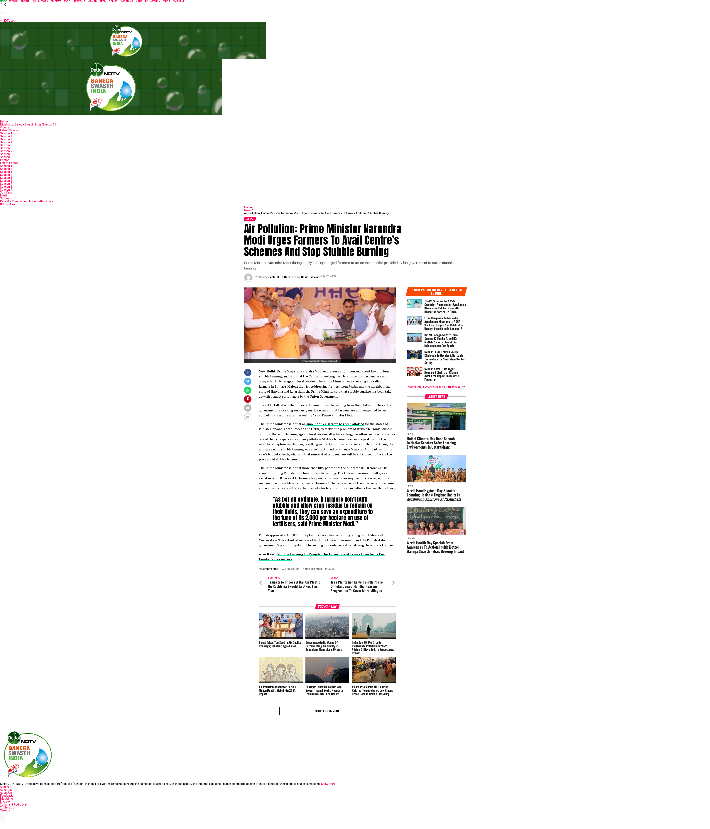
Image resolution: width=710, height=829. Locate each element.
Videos (4, 127)
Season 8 (6, 154)
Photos (4, 160)
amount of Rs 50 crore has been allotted (335, 424)
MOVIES (43, 1)
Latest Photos (9, 163)
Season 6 (6, 148)
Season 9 (6, 157)
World (13, 1)
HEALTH (92, 1)
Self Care (6, 192)
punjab (330, 569)
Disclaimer (7, 798)
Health (4, 195)
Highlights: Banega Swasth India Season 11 (28, 124)
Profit (25, 1)
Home (4, 121)
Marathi (178, 1)
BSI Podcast (8, 204)
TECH (103, 1)
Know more (328, 784)
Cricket (55, 1)
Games (113, 1)
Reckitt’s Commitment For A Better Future (26, 201)
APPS (139, 1)
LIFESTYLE (79, 1)
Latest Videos (9, 130)
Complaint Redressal (13, 804)
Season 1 (6, 133)
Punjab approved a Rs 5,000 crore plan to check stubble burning (304, 535)
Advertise (6, 789)
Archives (5, 787)
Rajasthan (152, 1)
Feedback (6, 795)
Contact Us (7, 807)
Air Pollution (291, 569)
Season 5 (6, 145)
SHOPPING (126, 1)
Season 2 (6, 136)
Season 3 (6, 139)
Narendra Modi (312, 569)
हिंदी (34, 1)
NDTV (3, 1)
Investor (5, 801)
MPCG (166, 1)
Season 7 (6, 151)
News (248, 210)
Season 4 (6, 142)
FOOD (66, 1)
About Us (6, 792)
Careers (5, 810)
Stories (4, 198)
